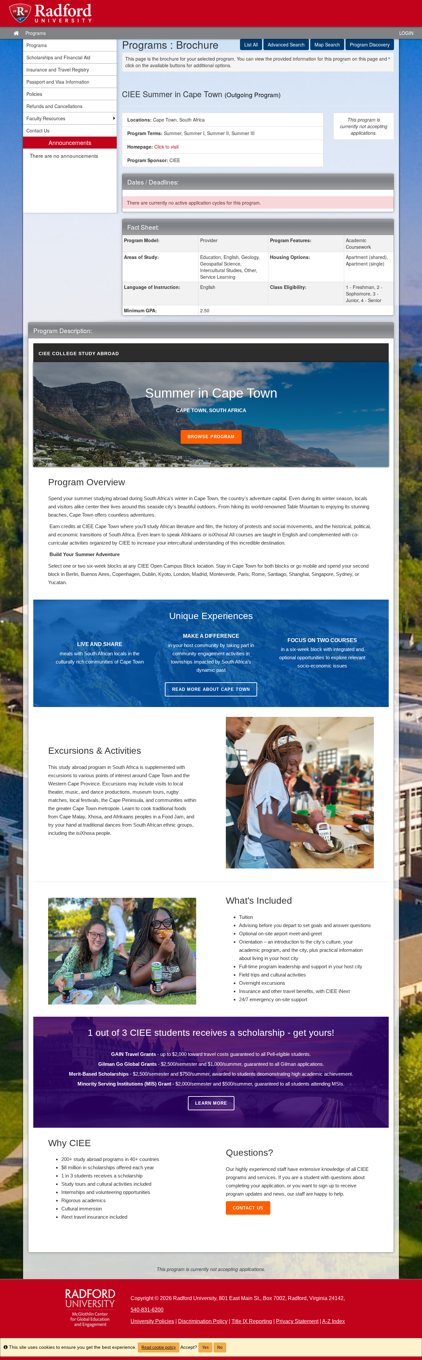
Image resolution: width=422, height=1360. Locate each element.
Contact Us (248, 1207)
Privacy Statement (297, 1321)
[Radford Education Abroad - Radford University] (211, 13)
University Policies (152, 1321)
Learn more (211, 1103)
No (220, 1347)
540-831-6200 (147, 1310)
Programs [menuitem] (36, 45)
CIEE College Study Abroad (79, 353)
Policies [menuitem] (34, 94)
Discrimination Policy (202, 1321)
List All (251, 44)
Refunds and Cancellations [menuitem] (54, 106)
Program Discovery (370, 44)
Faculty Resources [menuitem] (45, 118)
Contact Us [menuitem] (37, 130)
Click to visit (166, 146)
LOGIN (406, 33)
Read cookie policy (158, 1347)
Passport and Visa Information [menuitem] (57, 81)
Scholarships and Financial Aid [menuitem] (58, 57)
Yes (205, 1347)
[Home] (90, 1308)
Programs (35, 33)
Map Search (327, 44)
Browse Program (211, 436)
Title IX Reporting (251, 1321)
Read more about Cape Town (211, 689)
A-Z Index (333, 1321)
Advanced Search (286, 44)
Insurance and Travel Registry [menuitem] (57, 69)
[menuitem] (70, 175)
